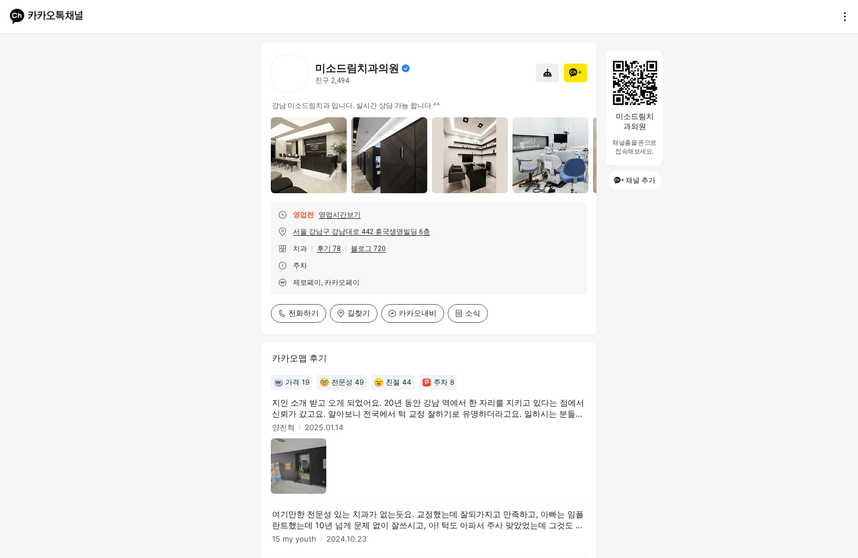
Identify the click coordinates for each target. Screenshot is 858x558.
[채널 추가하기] (575, 73)
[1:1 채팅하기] (547, 73)
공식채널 (405, 68)
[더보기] (842, 16)
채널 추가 (640, 180)
